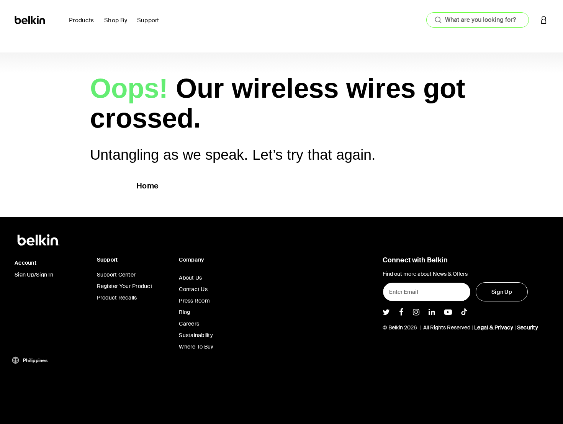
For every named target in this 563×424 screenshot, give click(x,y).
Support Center (116, 274)
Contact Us (193, 289)
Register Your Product (124, 286)
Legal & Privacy (493, 327)
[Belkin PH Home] (30, 19)
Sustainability (196, 335)
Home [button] (147, 186)
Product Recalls (117, 297)
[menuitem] (83, 24)
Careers (189, 323)
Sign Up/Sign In (34, 274)
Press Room (194, 300)
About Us (190, 277)
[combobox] (477, 20)
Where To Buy (196, 346)
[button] (544, 19)
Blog (184, 312)
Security (527, 327)
